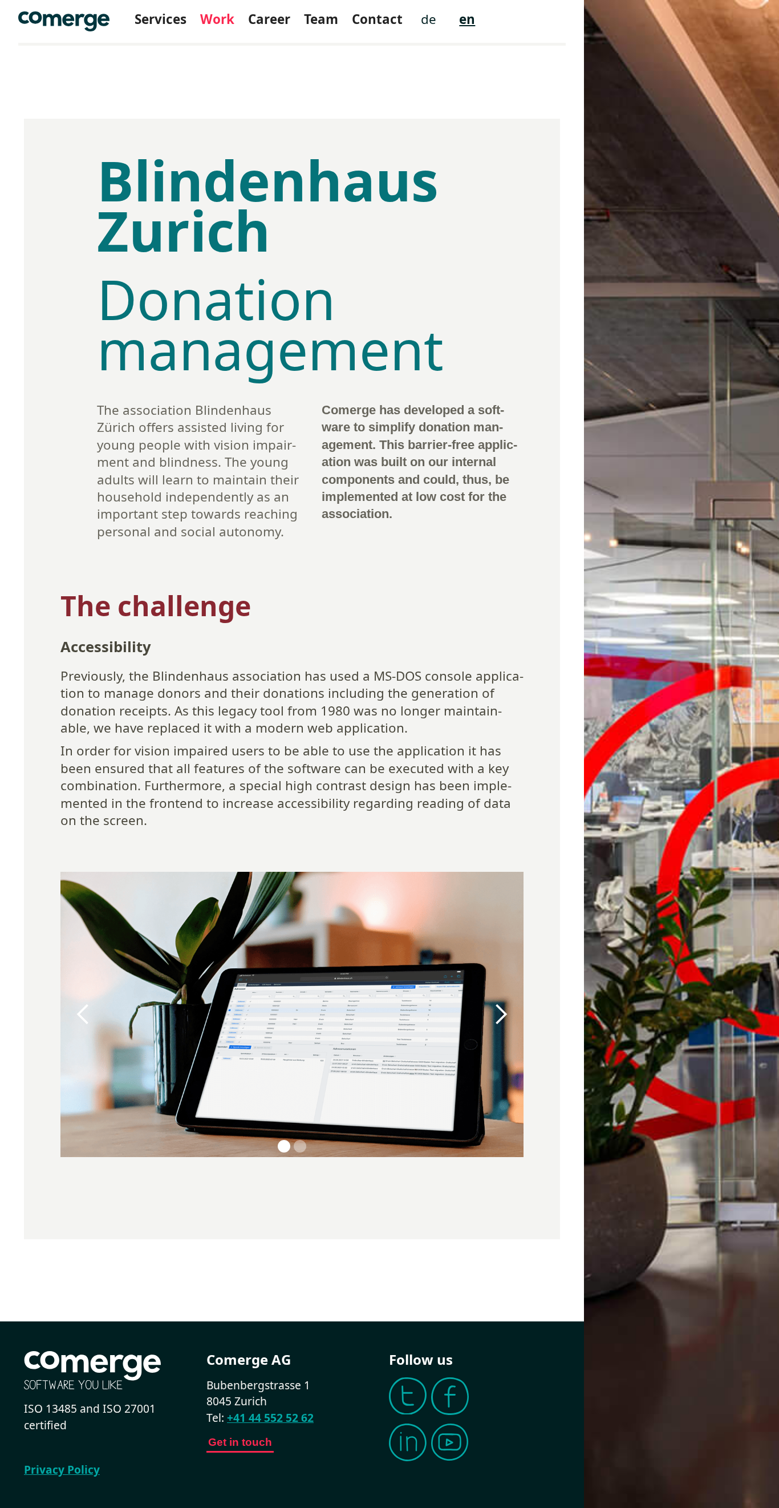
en (467, 19)
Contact (377, 19)
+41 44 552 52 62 (270, 1417)
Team (321, 19)
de (428, 19)
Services (160, 19)
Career (269, 19)
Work (217, 19)
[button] (83, 1014)
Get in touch (240, 1442)
